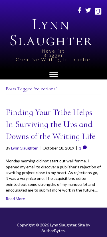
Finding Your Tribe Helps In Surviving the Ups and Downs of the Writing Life (50, 124)
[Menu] (53, 74)
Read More (15, 198)
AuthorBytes (53, 230)
